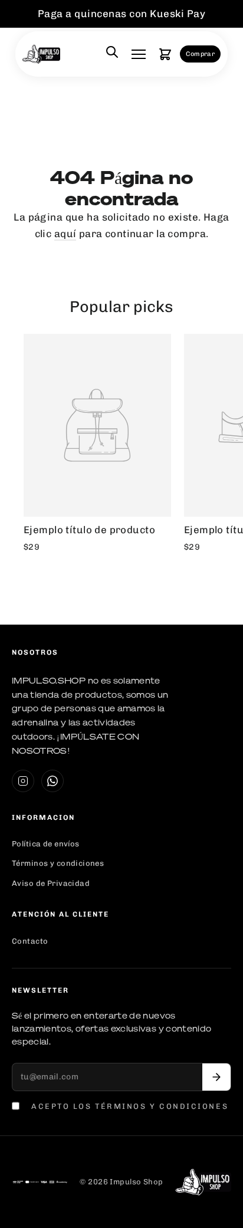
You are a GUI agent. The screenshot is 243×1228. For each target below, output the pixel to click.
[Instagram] (23, 781)
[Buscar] (112, 54)
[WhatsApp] (52, 781)
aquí (65, 233)
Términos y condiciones (58, 863)
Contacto (30, 941)
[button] (165, 54)
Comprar (200, 54)
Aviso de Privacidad (51, 883)
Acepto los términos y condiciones (129, 1106)
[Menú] (138, 54)
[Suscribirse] (216, 1077)
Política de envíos (46, 843)
